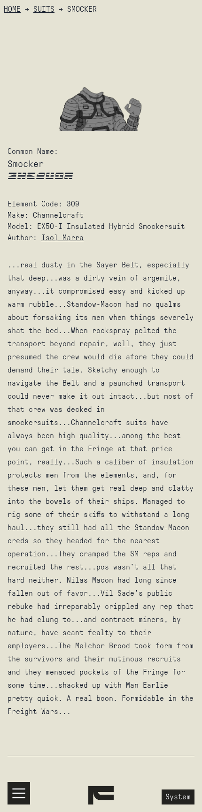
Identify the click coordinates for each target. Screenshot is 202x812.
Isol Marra (62, 238)
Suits (43, 9)
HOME (12, 9)
